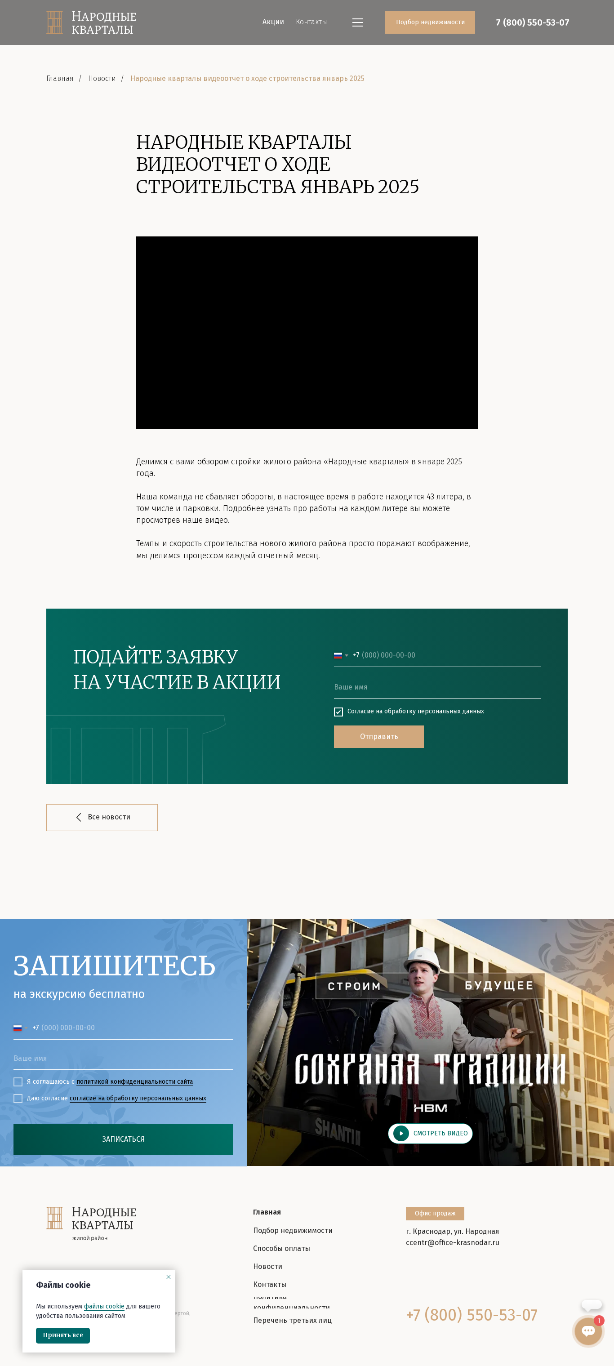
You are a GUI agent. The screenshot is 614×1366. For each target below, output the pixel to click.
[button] (430, 1133)
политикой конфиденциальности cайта (134, 1082)
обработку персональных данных (434, 711)
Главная (60, 78)
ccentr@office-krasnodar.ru (452, 1242)
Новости (102, 78)
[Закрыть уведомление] (168, 1277)
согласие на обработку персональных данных (138, 1098)
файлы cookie (104, 1306)
